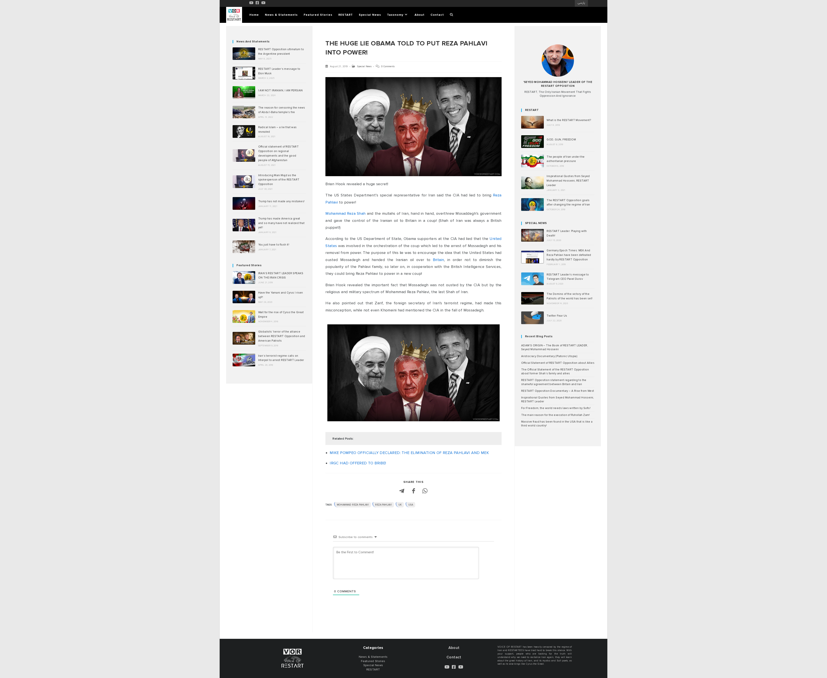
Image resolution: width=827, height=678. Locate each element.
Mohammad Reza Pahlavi (353, 504)
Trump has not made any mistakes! (281, 201)
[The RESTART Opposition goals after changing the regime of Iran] (532, 204)
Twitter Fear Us (557, 315)
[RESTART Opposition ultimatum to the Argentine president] (244, 53)
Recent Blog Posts (539, 336)
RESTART (532, 110)
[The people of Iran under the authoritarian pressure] (532, 161)
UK (400, 504)
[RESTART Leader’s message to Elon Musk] (244, 73)
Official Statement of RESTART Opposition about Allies (557, 363)
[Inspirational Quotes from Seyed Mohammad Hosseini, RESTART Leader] (532, 182)
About (454, 647)
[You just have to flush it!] (244, 246)
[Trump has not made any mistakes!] (244, 203)
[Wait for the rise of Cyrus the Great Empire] (244, 316)
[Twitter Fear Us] (532, 317)
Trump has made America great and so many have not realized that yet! (281, 223)
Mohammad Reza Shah (345, 213)
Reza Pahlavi (383, 504)
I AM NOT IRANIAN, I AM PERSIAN (280, 90)
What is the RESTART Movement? (569, 120)
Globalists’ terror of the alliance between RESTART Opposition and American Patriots (281, 336)
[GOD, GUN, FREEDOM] (532, 141)
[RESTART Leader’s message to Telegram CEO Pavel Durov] (532, 278)
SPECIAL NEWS (536, 223)
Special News (364, 66)
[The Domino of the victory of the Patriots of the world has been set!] (532, 298)
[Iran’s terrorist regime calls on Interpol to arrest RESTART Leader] (244, 360)
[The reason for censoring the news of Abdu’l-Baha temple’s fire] (244, 112)
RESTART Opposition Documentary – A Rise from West (557, 391)
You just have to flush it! (273, 244)
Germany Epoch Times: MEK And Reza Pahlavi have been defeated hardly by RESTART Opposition (569, 255)
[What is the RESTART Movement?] (532, 122)
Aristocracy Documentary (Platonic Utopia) (549, 356)
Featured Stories (248, 265)
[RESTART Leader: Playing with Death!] (532, 235)
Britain (438, 259)
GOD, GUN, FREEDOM (561, 139)
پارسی (581, 3)
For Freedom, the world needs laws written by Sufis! (556, 408)
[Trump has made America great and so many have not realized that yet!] (244, 225)
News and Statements (253, 41)
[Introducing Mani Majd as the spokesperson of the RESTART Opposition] (244, 181)
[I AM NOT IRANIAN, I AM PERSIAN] (244, 92)
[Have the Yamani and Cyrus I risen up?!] (244, 297)
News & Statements (373, 657)
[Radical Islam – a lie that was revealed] (244, 131)
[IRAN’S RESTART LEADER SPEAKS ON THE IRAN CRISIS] (244, 277)
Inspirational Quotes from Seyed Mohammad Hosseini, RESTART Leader (568, 180)
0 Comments (388, 66)
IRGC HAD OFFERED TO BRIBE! (358, 463)
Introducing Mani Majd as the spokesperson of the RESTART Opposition (279, 180)
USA (410, 504)
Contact (453, 657)
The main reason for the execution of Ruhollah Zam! (555, 415)
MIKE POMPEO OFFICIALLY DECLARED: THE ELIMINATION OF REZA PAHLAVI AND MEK (409, 452)
